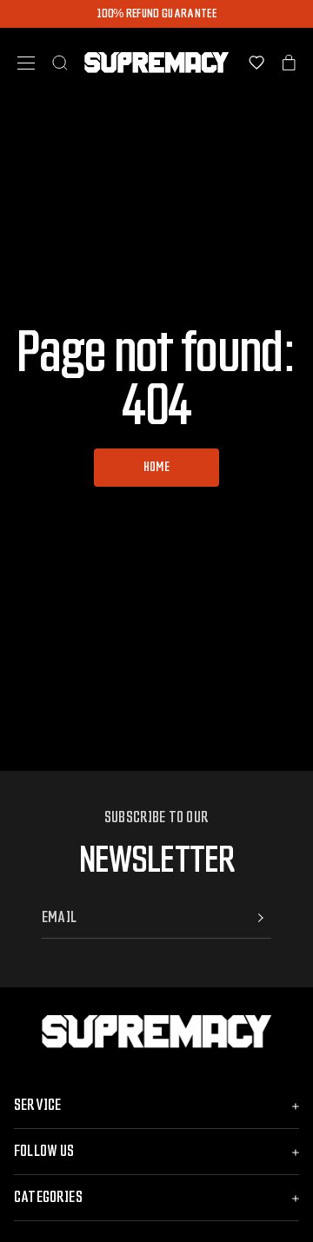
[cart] (289, 62)
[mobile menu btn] (26, 63)
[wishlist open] (256, 62)
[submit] (260, 917)
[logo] (157, 62)
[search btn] (60, 62)
